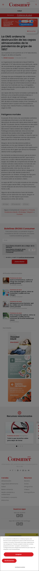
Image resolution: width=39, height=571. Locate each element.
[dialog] (19, 553)
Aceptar (19, 554)
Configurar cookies (20, 567)
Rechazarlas (9, 561)
